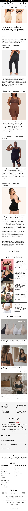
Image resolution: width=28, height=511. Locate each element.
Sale (20, 498)
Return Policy (4, 471)
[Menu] (1, 3)
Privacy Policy (20, 502)
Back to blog (15, 251)
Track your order (19, 473)
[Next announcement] (25, 6)
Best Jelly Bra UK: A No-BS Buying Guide (13, 341)
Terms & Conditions (8, 500)
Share (5, 36)
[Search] (21, 3)
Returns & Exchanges (20, 500)
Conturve (11, 496)
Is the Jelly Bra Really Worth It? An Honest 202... (14, 396)
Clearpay (3, 477)
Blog (16, 475)
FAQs (16, 470)
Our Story (17, 471)
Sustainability (14, 504)
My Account (3, 468)
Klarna (2, 475)
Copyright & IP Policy (10, 502)
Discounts (15, 498)
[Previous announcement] (2, 6)
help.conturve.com (5, 486)
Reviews (9, 498)
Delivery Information (6, 470)
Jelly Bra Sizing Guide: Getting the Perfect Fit (11, 368)
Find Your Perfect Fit (5, 473)
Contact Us (17, 468)
